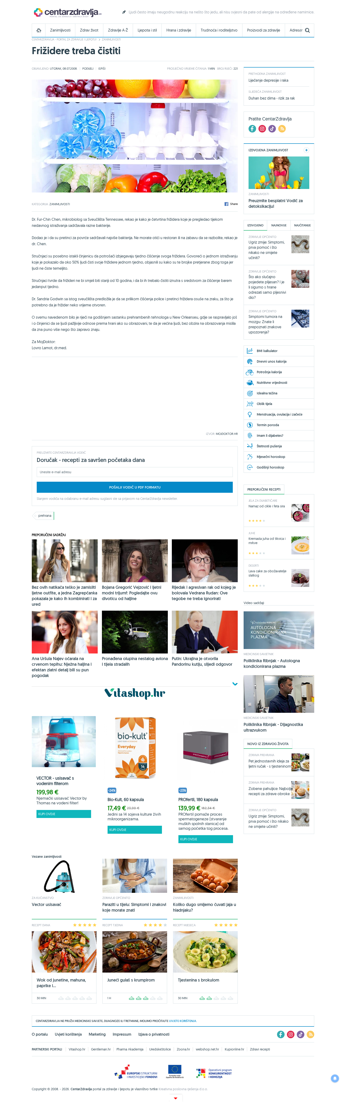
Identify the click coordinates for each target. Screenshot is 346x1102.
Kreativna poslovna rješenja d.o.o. (183, 1089)
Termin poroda (268, 425)
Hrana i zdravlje (178, 30)
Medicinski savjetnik (259, 654)
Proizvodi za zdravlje (263, 30)
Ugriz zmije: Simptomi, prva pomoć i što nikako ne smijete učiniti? (269, 821)
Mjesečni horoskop (271, 457)
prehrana (44, 515)
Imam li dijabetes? (270, 435)
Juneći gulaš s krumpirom (131, 980)
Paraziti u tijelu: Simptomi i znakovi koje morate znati (134, 907)
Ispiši (101, 68)
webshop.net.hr (207, 1049)
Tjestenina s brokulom (198, 980)
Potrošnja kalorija (269, 372)
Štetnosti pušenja (269, 446)
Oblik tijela (264, 404)
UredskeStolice (160, 1049)
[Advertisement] (135, 395)
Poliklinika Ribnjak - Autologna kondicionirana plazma (272, 663)
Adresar (296, 30)
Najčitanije (302, 225)
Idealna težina (267, 393)
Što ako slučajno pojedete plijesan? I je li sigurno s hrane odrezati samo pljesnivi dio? (267, 287)
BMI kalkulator (267, 351)
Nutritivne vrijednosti (272, 383)
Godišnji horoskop (270, 467)
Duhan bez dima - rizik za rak (272, 98)
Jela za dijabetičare (263, 500)
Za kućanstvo (43, 898)
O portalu (40, 1034)
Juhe (252, 533)
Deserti (254, 565)
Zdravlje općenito (116, 898)
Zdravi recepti (260, 1049)
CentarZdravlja (67, 12)
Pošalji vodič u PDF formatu (135, 487)
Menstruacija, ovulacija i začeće (279, 414)
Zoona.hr (183, 1049)
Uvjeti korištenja (68, 1034)
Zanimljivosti (60, 30)
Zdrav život (89, 30)
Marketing (97, 1034)
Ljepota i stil (147, 30)
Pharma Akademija (130, 1049)
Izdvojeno (255, 225)
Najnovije (278, 225)
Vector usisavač (46, 904)
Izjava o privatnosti (153, 1034)
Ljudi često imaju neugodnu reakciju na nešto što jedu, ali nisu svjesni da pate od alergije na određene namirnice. (221, 12)
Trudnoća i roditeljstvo (219, 30)
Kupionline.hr (234, 1049)
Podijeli (87, 68)
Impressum (122, 1034)
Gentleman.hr (101, 1049)
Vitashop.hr (77, 1049)
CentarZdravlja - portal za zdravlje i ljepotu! (64, 39)
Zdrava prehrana (261, 755)
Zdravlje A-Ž (118, 30)
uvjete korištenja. (183, 1021)
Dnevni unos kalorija (271, 361)
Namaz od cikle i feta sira (267, 506)
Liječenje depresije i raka (268, 80)
